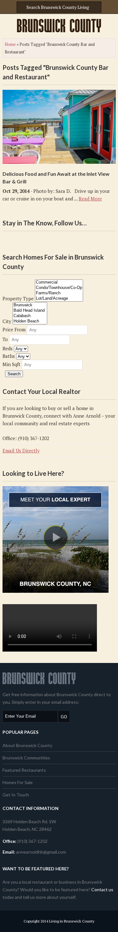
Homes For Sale (18, 782)
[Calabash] (30, 316)
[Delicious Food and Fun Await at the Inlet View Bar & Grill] (59, 127)
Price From (14, 329)
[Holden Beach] (30, 321)
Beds (8, 348)
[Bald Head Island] (30, 310)
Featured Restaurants (24, 770)
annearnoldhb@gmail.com (41, 852)
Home (10, 44)
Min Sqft (11, 364)
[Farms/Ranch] (59, 293)
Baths (9, 356)
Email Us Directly (21, 450)
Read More (90, 198)
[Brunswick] (30, 305)
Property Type (18, 298)
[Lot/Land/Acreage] (59, 298)
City (7, 321)
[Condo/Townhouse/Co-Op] (59, 288)
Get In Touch (16, 794)
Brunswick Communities (26, 757)
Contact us (102, 889)
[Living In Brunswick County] (59, 25)
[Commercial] (59, 282)
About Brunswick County (27, 745)
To (5, 339)
